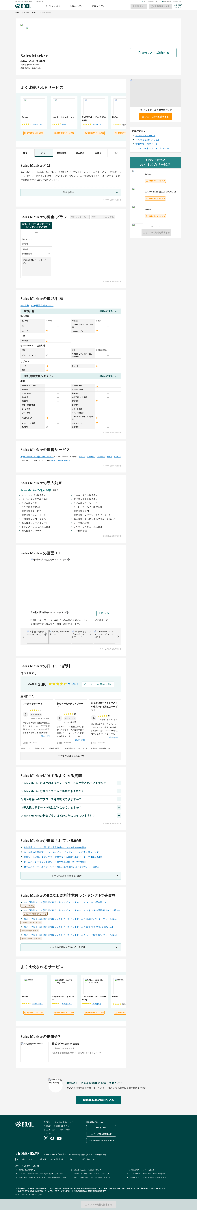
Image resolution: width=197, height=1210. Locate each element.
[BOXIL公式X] (46, 1138)
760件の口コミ (37, 124)
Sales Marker (46, 13)
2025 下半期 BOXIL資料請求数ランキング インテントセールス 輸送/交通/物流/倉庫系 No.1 (68, 927)
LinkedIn (101, 456)
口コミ (98, 153)
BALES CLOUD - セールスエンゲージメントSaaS (147, 1174)
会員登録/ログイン (178, 6)
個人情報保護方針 (57, 1159)
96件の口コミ (67, 124)
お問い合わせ (65, 1129)
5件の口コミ (96, 124)
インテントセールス (31, 13)
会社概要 (43, 1159)
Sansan (82, 456)
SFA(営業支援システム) (42, 305)
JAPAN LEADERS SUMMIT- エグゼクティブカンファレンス (41, 1174)
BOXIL (18, 13)
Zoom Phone (64, 460)
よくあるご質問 (49, 1129)
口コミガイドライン (51, 1133)
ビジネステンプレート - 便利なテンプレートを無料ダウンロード (42, 1177)
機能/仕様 (61, 153)
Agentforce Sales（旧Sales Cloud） (37, 456)
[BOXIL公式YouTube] (59, 1139)
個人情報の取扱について (64, 1122)
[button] (36, 715)
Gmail (53, 460)
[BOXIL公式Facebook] (52, 1139)
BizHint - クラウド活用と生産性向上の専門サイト (147, 1177)
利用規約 (47, 1122)
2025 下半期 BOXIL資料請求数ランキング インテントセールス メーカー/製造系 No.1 (65, 902)
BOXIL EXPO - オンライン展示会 (141, 1170)
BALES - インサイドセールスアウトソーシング (91, 1174)
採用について (73, 1159)
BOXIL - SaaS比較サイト (28, 1170)
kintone (117, 456)
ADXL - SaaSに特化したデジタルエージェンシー (92, 1177)
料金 (43, 153)
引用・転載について (89, 1159)
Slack (109, 456)
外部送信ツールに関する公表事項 (56, 1126)
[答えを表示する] (119, 783)
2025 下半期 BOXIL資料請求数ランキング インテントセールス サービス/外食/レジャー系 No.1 (70, 935)
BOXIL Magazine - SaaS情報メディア (87, 1170)
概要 (25, 153)
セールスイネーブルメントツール (152, 148)
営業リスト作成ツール (146, 144)
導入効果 (80, 153)
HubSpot (91, 456)
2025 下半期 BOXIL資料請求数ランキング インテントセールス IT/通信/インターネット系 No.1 (70, 919)
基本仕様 (25, 305)
